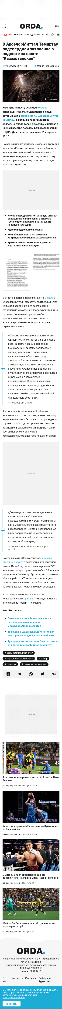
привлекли (30, 598)
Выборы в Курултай (44, 980)
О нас (5, 980)
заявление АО (29, 115)
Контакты (17, 978)
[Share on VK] (53, 674)
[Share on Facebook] (8, 674)
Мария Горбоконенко (48, 66)
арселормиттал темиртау (20, 653)
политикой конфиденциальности (20, 996)
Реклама (30, 978)
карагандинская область (20, 658)
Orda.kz (42, 107)
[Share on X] (42, 674)
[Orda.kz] (31, 955)
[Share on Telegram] (19, 674)
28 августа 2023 (13, 66)
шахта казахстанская (35, 664)
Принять (11, 1004)
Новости (18, 34)
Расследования (32, 34)
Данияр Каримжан (11, 786)
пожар (44, 658)
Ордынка (7, 34)
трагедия (11, 664)
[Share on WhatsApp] (31, 674)
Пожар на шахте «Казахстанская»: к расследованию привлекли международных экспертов (30, 622)
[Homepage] (31, 26)
